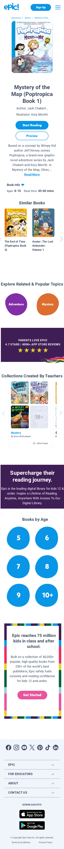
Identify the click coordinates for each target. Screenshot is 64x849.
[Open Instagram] (16, 747)
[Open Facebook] (8, 747)
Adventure (16, 18)
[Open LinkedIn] (55, 747)
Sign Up (41, 7)
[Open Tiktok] (48, 747)
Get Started (32, 695)
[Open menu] (58, 7)
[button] (29, 413)
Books (28, 18)
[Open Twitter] (32, 747)
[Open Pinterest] (40, 747)
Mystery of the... (42, 18)
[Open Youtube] (24, 747)
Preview (32, 136)
